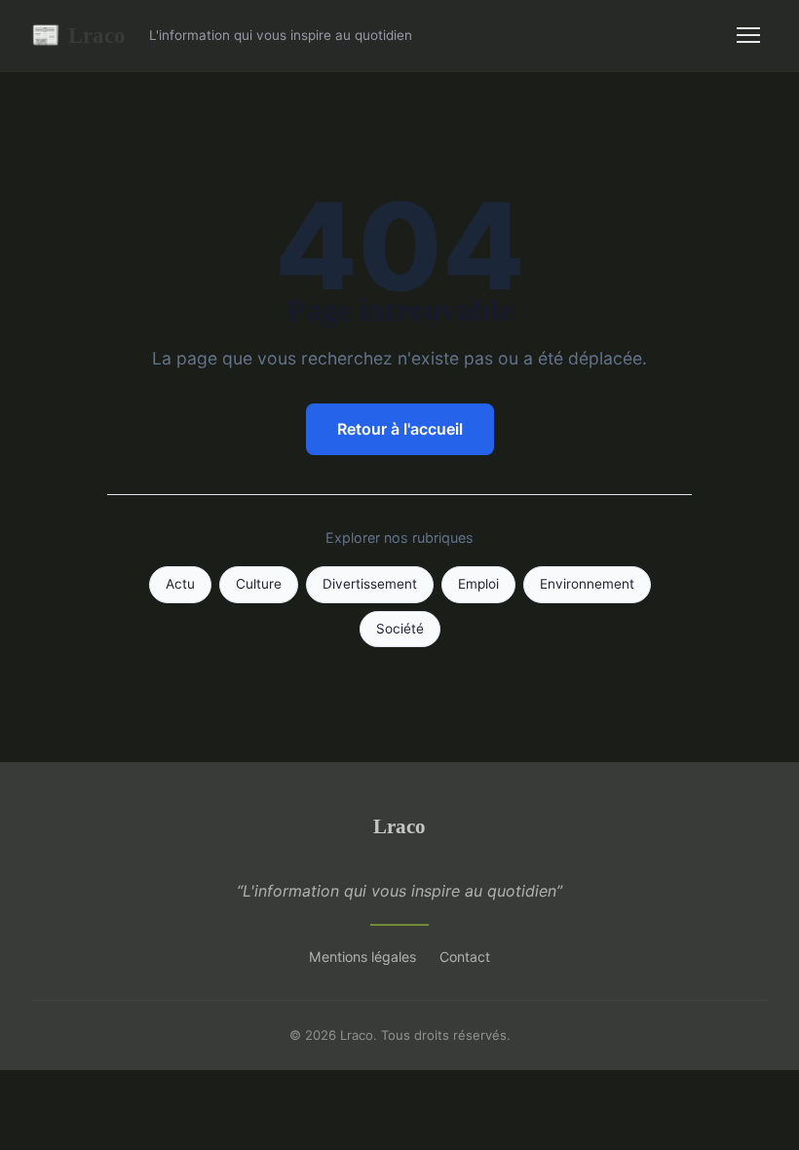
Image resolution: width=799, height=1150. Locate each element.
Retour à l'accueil (400, 429)
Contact (464, 956)
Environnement (587, 584)
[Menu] (748, 35)
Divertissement (370, 584)
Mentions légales (362, 956)
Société (400, 628)
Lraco (78, 35)
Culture (259, 584)
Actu (180, 584)
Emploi (478, 584)
